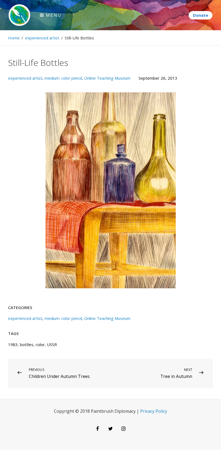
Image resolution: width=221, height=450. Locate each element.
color (40, 344)
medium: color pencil (63, 78)
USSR (52, 344)
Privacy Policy (153, 411)
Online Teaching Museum (107, 78)
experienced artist (42, 37)
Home (14, 37)
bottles (26, 344)
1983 (13, 344)
